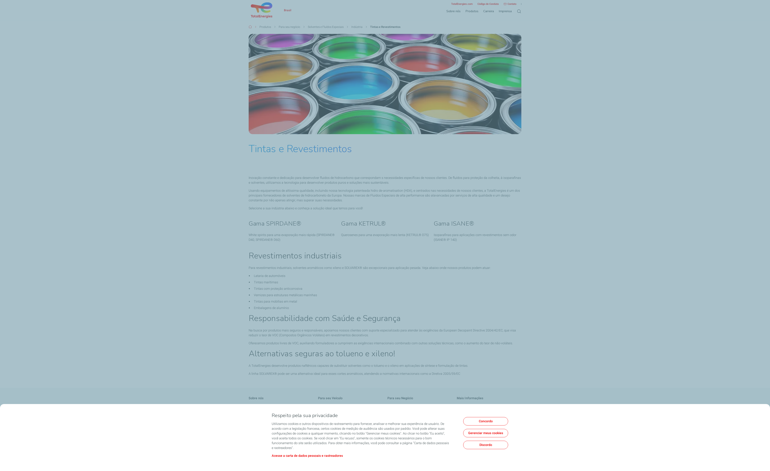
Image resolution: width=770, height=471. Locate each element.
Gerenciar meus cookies (485, 433)
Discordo (485, 445)
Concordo (486, 421)
